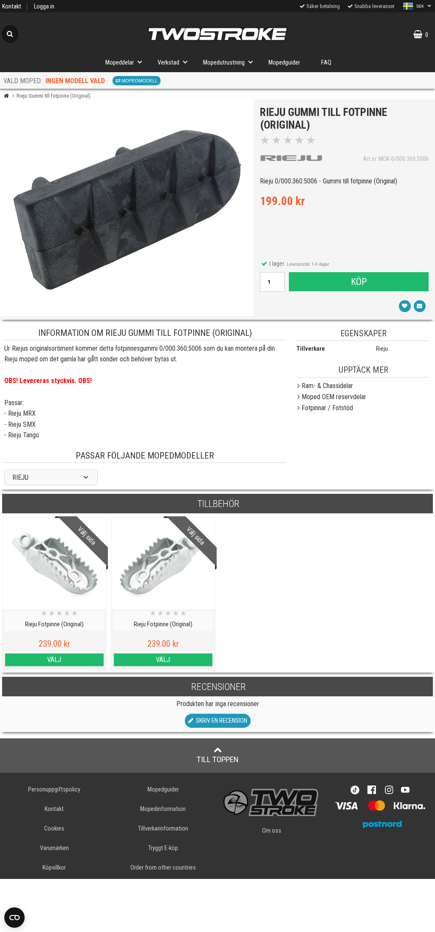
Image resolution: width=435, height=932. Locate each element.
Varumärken (54, 848)
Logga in (44, 6)
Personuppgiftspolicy (54, 789)
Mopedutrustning (224, 62)
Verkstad (168, 62)
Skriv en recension (220, 720)
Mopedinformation (163, 809)
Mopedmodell (139, 80)
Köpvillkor (54, 867)
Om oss (271, 830)
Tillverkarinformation (163, 828)
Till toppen (218, 759)
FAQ (326, 62)
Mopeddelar (119, 62)
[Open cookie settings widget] (14, 917)
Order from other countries (163, 867)
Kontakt (11, 6)
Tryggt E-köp (163, 848)
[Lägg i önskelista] (405, 306)
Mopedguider (284, 62)
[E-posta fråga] (420, 306)
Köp (359, 281)
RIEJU (20, 477)
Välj (54, 660)
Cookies (54, 828)
